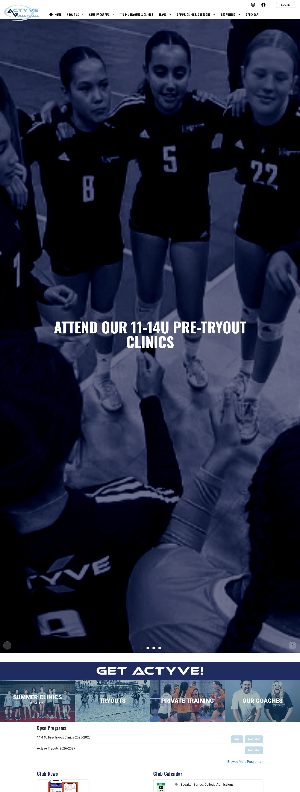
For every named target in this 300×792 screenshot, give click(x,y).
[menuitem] (55, 14)
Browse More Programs (244, 762)
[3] (153, 648)
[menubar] (153, 14)
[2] (147, 648)
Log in (285, 4)
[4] (159, 648)
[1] (142, 648)
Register (254, 739)
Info (237, 739)
